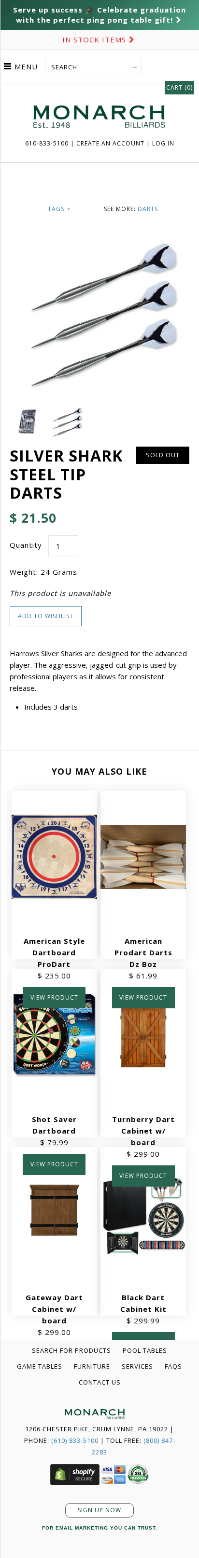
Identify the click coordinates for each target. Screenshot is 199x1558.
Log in (163, 143)
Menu (26, 66)
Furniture (92, 1366)
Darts (148, 209)
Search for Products (71, 1350)
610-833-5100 (48, 143)
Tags (59, 209)
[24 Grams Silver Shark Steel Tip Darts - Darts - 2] (66, 413)
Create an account (110, 143)
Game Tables (39, 1366)
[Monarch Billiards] (99, 93)
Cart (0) (179, 87)
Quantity (26, 545)
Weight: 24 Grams (43, 572)
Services (137, 1366)
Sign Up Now (99, 1510)
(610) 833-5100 (75, 1440)
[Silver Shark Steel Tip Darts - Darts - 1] (29, 413)
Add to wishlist (45, 616)
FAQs (173, 1366)
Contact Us (100, 1382)
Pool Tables (145, 1350)
